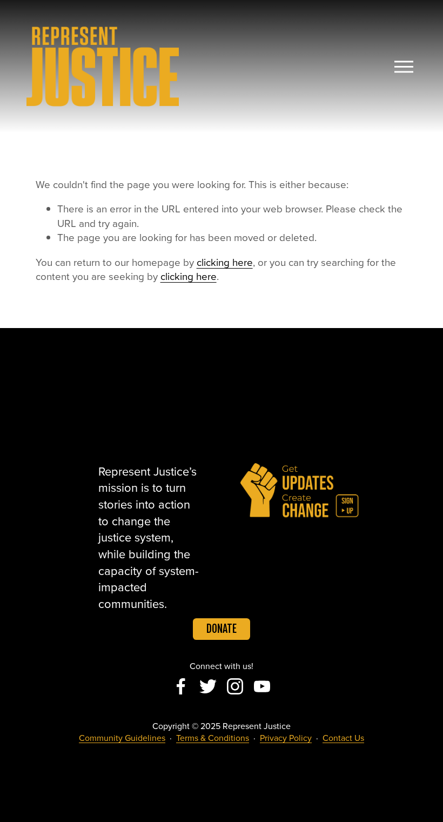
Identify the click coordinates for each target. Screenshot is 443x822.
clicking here (225, 262)
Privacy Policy (286, 738)
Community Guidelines (122, 738)
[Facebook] (181, 686)
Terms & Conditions (212, 738)
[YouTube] (262, 686)
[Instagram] (235, 686)
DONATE (221, 629)
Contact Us (343, 738)
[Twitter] (208, 686)
